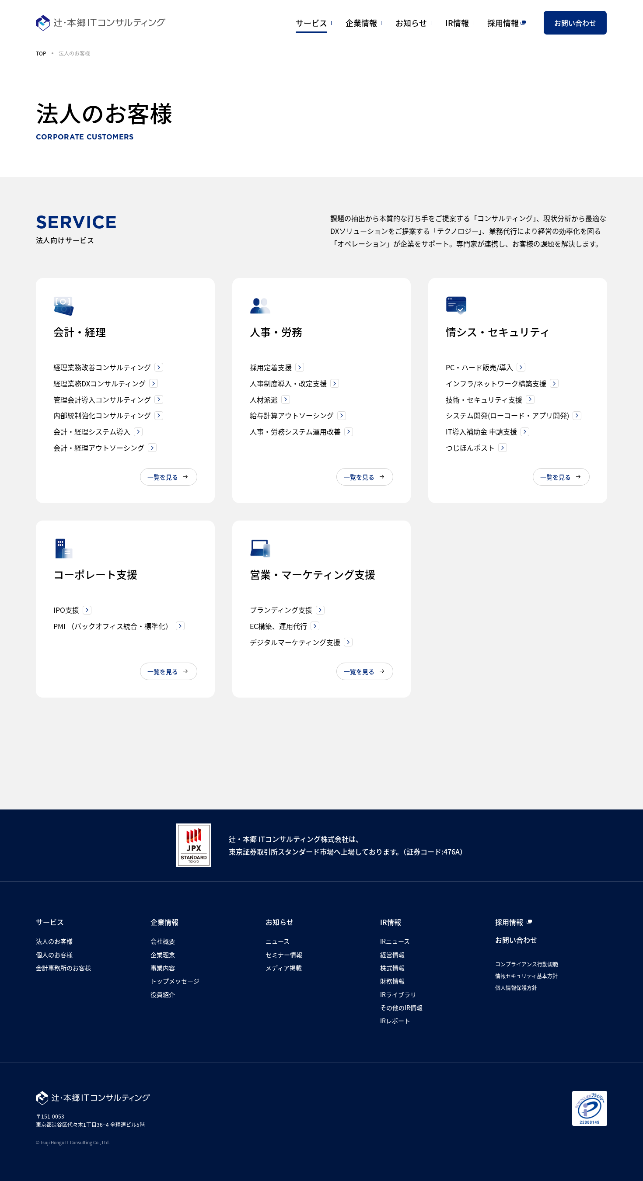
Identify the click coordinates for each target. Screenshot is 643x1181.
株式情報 (392, 967)
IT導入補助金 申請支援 (481, 431)
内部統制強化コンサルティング (102, 415)
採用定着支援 (271, 367)
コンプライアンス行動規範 (526, 964)
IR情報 (457, 22)
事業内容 (162, 967)
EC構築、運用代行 (278, 626)
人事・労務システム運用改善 (295, 431)
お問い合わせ (575, 22)
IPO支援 (66, 609)
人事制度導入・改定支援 (288, 383)
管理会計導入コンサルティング (102, 399)
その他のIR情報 (401, 1007)
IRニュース (395, 941)
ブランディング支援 (281, 609)
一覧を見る (162, 477)
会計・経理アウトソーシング (98, 447)
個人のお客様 (54, 954)
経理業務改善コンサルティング (102, 367)
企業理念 (162, 954)
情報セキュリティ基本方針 (526, 976)
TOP (41, 53)
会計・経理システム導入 (91, 431)
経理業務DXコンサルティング (99, 383)
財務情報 (392, 980)
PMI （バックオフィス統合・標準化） (112, 626)
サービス (311, 22)
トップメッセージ (174, 980)
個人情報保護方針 (516, 987)
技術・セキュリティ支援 (484, 399)
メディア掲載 (284, 967)
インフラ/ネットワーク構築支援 (496, 383)
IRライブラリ (398, 994)
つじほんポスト (470, 447)
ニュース (278, 941)
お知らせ (411, 22)
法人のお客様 (54, 941)
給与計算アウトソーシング (292, 415)
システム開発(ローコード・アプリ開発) (507, 415)
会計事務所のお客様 (63, 967)
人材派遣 (264, 399)
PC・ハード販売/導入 (479, 367)
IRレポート (395, 1020)
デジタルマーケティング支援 (295, 642)
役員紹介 (162, 994)
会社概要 (162, 941)
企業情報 (361, 22)
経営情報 (392, 954)
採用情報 (503, 22)
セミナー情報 (284, 954)
